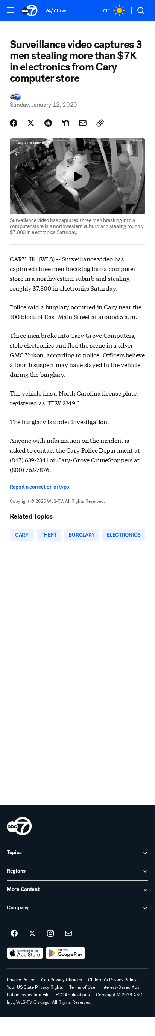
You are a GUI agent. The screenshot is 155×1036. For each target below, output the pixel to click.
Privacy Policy (20, 980)
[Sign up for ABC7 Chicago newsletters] (68, 933)
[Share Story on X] (30, 123)
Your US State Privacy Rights (35, 987)
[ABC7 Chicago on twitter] (32, 933)
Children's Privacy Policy (112, 980)
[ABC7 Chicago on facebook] (14, 933)
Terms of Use (82, 987)
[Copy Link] (100, 123)
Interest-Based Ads (120, 987)
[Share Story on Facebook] (13, 123)
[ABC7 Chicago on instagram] (50, 933)
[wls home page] (19, 826)
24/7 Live (56, 10)
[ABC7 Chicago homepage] (29, 10)
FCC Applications (72, 995)
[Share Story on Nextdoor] (65, 123)
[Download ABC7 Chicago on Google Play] (65, 953)
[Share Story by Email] (82, 123)
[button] (10, 10)
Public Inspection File (28, 995)
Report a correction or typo (39, 486)
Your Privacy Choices (61, 980)
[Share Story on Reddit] (48, 123)
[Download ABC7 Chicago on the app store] (25, 953)
